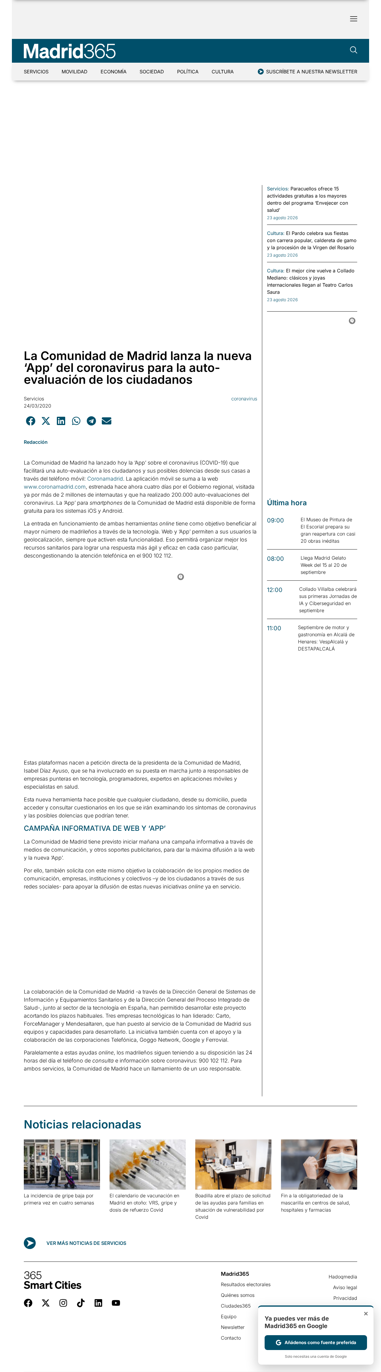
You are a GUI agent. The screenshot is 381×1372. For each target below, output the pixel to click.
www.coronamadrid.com (55, 487)
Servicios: (278, 189)
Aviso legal (345, 1287)
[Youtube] (116, 1303)
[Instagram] (63, 1303)
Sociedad (152, 72)
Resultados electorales (246, 1284)
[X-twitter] (45, 1303)
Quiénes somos (237, 1295)
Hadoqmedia (343, 1277)
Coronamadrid (104, 479)
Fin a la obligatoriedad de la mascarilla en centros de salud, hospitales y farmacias (315, 1203)
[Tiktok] (80, 1303)
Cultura (223, 72)
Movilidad (75, 72)
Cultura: (276, 233)
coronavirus (244, 399)
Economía (114, 72)
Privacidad (345, 1298)
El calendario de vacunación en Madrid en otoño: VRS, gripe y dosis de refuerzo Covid (144, 1203)
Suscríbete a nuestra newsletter (311, 72)
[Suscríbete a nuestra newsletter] (261, 72)
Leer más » (33, 1210)
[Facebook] (28, 1303)
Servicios (36, 72)
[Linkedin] (98, 1303)
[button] (30, 420)
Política (188, 72)
